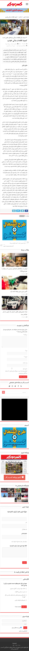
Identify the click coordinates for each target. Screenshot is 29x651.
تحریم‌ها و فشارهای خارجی (20, 600)
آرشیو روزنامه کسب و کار (13, 477)
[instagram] (12, 386)
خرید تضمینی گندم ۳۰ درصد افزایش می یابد (18, 242)
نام (26, 351)
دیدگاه (25, 335)
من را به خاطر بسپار (16, 628)
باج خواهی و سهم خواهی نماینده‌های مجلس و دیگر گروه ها (15, 596)
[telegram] (9, 386)
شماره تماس (24, 533)
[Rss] (21, 386)
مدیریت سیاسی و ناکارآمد (20, 592)
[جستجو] (3, 392)
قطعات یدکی (22, 216)
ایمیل (25, 357)
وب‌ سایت (25, 363)
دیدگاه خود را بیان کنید (21, 46)
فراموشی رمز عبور (23, 631)
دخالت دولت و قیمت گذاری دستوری (17, 589)
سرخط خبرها (8, 44)
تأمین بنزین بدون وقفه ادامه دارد (18, 291)
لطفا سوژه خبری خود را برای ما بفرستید (18, 546)
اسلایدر (20, 17)
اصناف (12, 44)
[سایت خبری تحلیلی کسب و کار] (14, 4)
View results (18, 607)
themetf (14, 643)
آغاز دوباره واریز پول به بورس (8, 245)
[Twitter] (15, 386)
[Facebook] (18, 386)
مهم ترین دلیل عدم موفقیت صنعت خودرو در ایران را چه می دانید (15, 584)
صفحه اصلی (26, 17)
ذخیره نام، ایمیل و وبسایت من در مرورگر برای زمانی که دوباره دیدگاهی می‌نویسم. (16, 371)
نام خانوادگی (24, 529)
